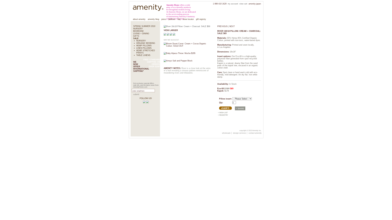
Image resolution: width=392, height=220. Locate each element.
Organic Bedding (145, 43)
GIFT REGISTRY (201, 19)
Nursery (138, 29)
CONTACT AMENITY (255, 133)
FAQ (179, 19)
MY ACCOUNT (233, 4)
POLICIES (172, 19)
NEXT (232, 26)
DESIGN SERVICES (239, 133)
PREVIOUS (222, 26)
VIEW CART (243, 4)
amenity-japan (255, 4)
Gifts (136, 36)
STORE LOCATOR (188, 19)
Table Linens (143, 55)
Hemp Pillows (144, 45)
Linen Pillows (144, 48)
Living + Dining (141, 33)
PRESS (163, 19)
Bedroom (138, 31)
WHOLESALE (226, 133)
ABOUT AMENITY (139, 19)
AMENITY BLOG (153, 19)
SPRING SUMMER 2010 (144, 26)
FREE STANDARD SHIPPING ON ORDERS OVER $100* (151, 63)
